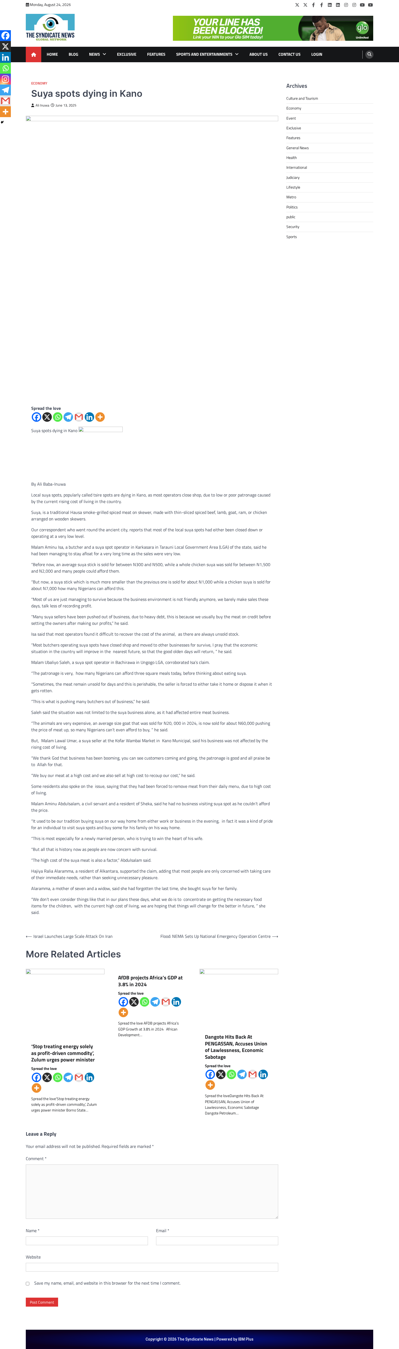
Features (156, 54)
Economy (39, 83)
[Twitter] (297, 5)
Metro (291, 197)
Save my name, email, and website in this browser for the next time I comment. (107, 1283)
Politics (292, 207)
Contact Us (289, 54)
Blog (73, 54)
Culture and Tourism (302, 98)
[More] (100, 417)
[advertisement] (273, 28)
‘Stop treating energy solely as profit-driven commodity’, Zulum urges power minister (63, 1053)
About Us (258, 54)
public (290, 217)
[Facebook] (313, 5)
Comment (36, 1158)
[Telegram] (68, 417)
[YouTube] (362, 5)
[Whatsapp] (57, 417)
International (296, 167)
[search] (369, 55)
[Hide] (2, 122)
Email (162, 1230)
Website (33, 1257)
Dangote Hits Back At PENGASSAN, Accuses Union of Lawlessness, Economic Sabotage (236, 1046)
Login (316, 54)
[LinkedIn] (329, 5)
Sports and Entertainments (204, 54)
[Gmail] (79, 417)
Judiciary (293, 177)
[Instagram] (346, 5)
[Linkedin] (89, 417)
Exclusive (126, 54)
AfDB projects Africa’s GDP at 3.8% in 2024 (150, 981)
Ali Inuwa (42, 105)
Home (52, 54)
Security (292, 227)
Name (33, 1230)
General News (297, 148)
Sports (291, 237)
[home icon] (33, 54)
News (94, 54)
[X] (47, 417)
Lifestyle (293, 187)
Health (291, 158)
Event (291, 118)
